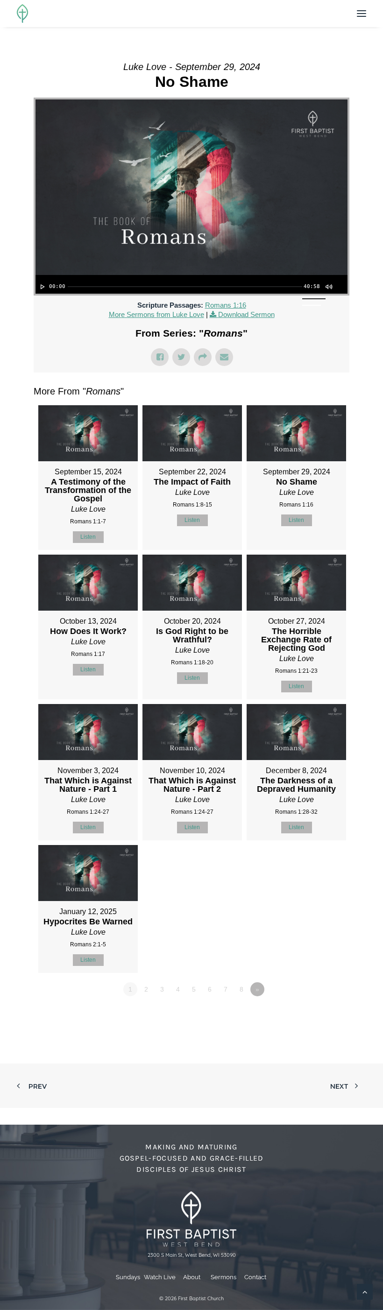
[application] (191, 284)
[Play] (41, 286)
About (191, 1277)
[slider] (185, 286)
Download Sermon (246, 314)
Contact (255, 1277)
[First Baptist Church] (22, 13)
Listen (88, 537)
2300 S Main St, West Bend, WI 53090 (192, 1255)
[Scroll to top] (365, 1291)
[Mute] (328, 286)
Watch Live (160, 1277)
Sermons (223, 1277)
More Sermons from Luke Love (156, 314)
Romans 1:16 (225, 305)
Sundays (128, 1277)
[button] (361, 13)
